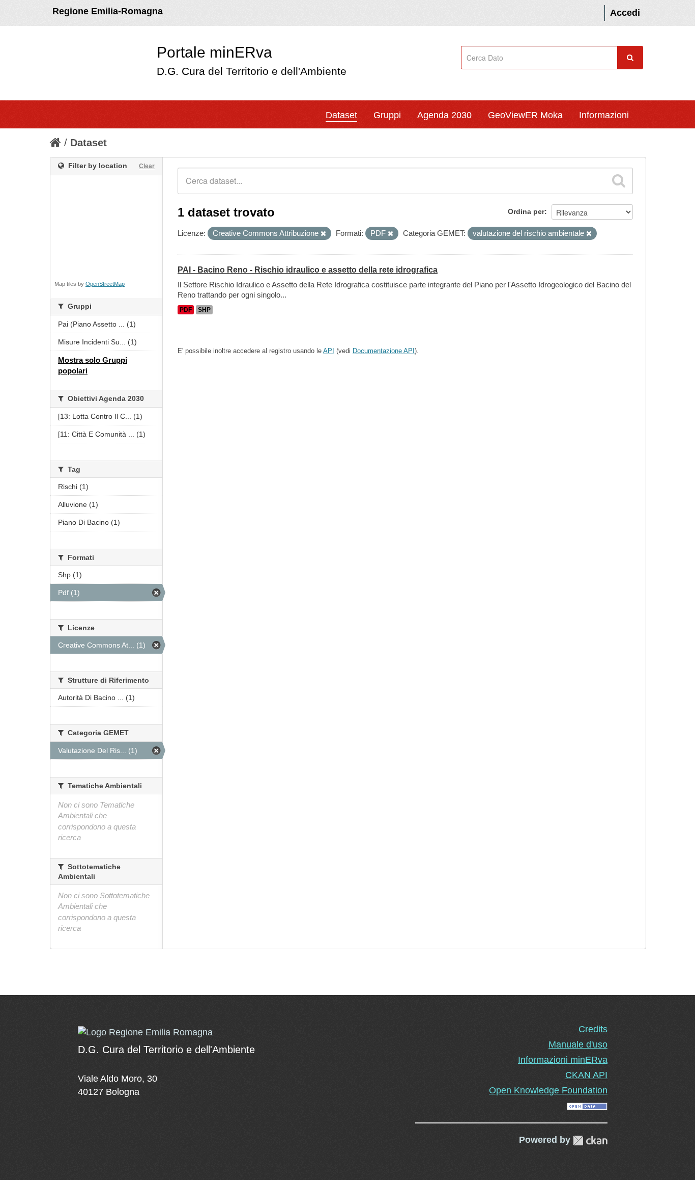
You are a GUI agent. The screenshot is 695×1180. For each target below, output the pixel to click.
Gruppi (387, 115)
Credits (592, 1029)
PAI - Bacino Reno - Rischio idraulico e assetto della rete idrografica (308, 269)
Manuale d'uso (577, 1044)
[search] (618, 181)
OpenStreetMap (105, 284)
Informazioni (604, 115)
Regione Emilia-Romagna (107, 11)
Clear (147, 166)
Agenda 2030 (444, 115)
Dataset (341, 115)
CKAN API (586, 1075)
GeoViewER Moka (525, 115)
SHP (204, 309)
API (328, 351)
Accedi (625, 13)
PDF (186, 309)
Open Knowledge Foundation (548, 1090)
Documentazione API (384, 351)
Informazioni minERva (562, 1060)
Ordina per (526, 211)
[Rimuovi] (323, 234)
